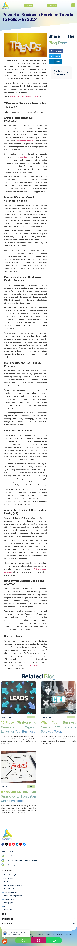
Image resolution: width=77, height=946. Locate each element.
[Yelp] (20, 844)
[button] (56, 51)
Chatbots (24, 157)
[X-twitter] (6, 844)
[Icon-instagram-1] (10, 844)
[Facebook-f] (2, 844)
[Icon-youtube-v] (13, 844)
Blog (50, 676)
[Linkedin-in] (17, 844)
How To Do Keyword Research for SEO (24, 96)
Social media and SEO (24, 140)
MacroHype (34, 665)
